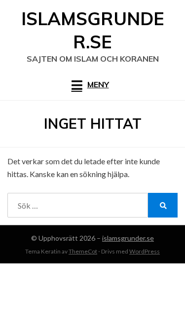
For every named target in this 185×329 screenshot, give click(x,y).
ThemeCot (83, 251)
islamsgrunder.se (92, 30)
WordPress (144, 251)
